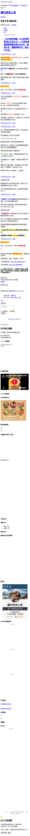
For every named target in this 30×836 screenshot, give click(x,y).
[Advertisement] (15, 795)
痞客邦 (11, 291)
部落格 (6, 30)
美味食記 (13, 295)
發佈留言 (3, 313)
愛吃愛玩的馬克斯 (6, 708)
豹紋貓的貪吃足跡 (6, 704)
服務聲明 (17, 813)
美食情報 (13, 25)
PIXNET (7, 812)
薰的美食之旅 (8, 12)
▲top (2, 300)
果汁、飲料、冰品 (16, 297)
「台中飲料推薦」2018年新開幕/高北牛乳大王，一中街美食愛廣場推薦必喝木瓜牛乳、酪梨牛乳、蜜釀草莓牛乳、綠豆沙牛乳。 (16, 44)
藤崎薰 (2, 281)
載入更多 (3, 303)
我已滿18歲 (4, 832)
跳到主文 (3, 17)
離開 (9, 832)
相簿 (5, 28)
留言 (14, 291)
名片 (5, 32)
